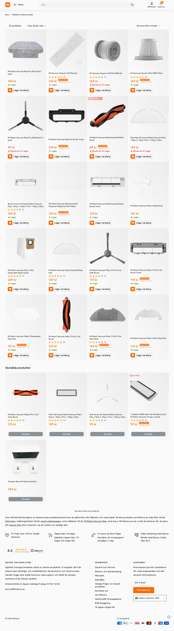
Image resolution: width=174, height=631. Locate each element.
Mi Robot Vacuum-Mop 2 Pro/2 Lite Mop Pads (105, 337)
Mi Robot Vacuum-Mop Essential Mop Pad (66, 271)
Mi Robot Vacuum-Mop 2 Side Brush (146, 206)
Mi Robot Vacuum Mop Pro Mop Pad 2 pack (24, 72)
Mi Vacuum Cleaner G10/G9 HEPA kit (106, 73)
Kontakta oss (101, 590)
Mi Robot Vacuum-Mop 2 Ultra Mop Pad (148, 338)
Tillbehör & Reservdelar (22, 14)
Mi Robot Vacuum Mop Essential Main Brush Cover (107, 205)
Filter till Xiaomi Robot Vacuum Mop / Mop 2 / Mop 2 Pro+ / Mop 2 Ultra (65, 415)
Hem (7, 14)
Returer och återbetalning (108, 571)
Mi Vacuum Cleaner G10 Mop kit (63, 73)
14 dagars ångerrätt (105, 607)
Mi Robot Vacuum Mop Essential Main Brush (107, 138)
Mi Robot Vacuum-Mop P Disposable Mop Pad (24, 337)
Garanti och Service (105, 567)
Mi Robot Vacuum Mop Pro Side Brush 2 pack (25, 138)
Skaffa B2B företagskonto (108, 599)
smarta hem (15, 525)
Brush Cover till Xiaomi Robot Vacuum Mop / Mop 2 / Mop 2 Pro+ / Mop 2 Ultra (26, 205)
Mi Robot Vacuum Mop (95, 521)
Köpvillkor (100, 579)
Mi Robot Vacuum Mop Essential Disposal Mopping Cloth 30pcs (63, 205)
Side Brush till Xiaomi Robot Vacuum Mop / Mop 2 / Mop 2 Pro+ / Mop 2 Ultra (107, 415)
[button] (24, 550)
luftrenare (10, 521)
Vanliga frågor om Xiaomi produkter (107, 585)
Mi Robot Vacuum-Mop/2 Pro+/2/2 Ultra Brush (23, 415)
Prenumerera (143, 590)
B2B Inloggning (102, 603)
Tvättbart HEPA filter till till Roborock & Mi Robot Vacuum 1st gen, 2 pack (148, 415)
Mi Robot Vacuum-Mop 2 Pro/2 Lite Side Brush (105, 271)
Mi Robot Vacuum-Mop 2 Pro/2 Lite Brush (64, 337)
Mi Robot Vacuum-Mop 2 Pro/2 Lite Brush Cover (146, 271)
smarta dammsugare (51, 521)
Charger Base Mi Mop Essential (22, 481)
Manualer (99, 575)
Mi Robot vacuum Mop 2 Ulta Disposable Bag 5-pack (21, 271)
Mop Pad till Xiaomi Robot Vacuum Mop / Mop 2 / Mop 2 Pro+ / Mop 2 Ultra (148, 138)
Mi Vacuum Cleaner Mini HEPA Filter (146, 73)
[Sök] (132, 4)
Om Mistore (101, 594)
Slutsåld (26, 434)
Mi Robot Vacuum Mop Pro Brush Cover (66, 139)
